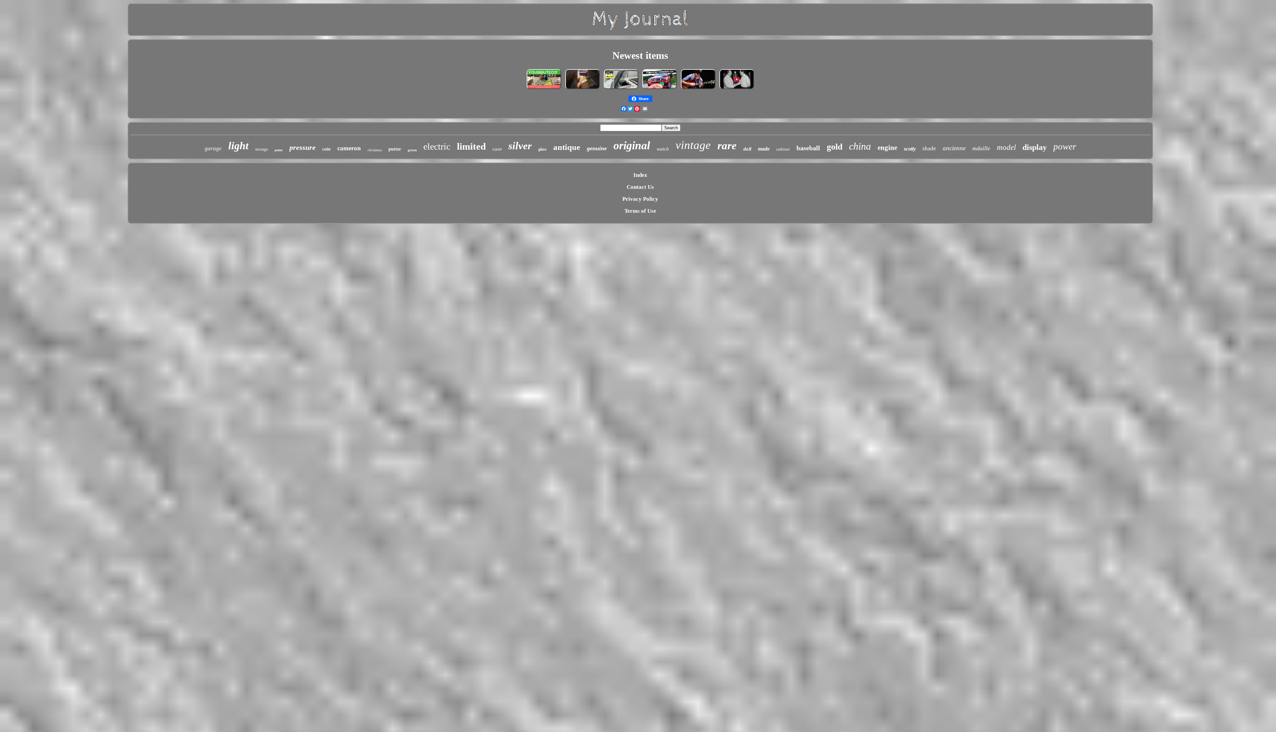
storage (261, 149)
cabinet (783, 149)
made (764, 149)
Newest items (640, 55)
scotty (910, 149)
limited (471, 146)
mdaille (981, 148)
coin (326, 149)
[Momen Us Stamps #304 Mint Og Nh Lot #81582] (582, 88)
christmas (375, 150)
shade (929, 148)
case (497, 149)
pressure (302, 147)
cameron (349, 148)
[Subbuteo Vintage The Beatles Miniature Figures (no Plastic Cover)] (544, 88)
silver (520, 146)
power (1064, 147)
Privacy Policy (640, 199)
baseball (808, 148)
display (1034, 147)
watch (663, 149)
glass (542, 149)
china (860, 146)
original (631, 145)
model (1006, 147)
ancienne (954, 148)
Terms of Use (640, 211)
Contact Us (640, 187)
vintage (693, 145)
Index (640, 175)
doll (747, 149)
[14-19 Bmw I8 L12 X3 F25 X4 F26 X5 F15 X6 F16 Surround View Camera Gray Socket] (659, 88)
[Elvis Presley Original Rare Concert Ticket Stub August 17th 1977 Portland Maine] (736, 88)
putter (394, 149)
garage (213, 148)
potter (279, 150)
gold (834, 147)
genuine (597, 148)
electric (436, 146)
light (238, 146)
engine (887, 148)
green (412, 150)
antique (566, 147)
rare (727, 146)
